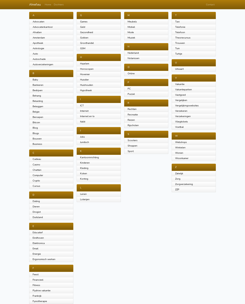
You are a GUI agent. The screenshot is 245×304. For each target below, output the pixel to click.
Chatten (37, 170)
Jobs (82, 136)
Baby (35, 79)
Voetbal (179, 127)
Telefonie (180, 27)
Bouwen (37, 138)
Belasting (38, 101)
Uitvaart (179, 69)
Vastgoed (180, 94)
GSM (82, 48)
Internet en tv (87, 116)
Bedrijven (37, 90)
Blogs (36, 133)
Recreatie (133, 114)
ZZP (177, 189)
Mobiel (131, 27)
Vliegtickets (181, 121)
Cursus (36, 186)
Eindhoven (38, 237)
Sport (131, 151)
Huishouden (86, 85)
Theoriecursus (182, 37)
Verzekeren (181, 111)
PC (129, 88)
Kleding (84, 168)
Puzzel (131, 94)
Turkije (178, 53)
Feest (35, 274)
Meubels (132, 21)
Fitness (36, 285)
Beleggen (38, 106)
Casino (36, 164)
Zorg (177, 178)
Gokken (84, 37)
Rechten (132, 109)
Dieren (36, 206)
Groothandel (87, 43)
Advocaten (38, 21)
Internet (84, 111)
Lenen (83, 194)
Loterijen (85, 199)
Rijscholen (133, 125)
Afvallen (37, 32)
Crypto (36, 180)
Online (131, 73)
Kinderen (85, 162)
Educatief (38, 232)
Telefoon (180, 32)
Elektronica (39, 243)
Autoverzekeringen (43, 64)
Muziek (131, 37)
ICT (82, 105)
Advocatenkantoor (43, 27)
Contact (210, 4)
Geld (82, 27)
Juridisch (84, 142)
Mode (131, 32)
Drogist (37, 212)
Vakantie (179, 84)
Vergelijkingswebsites (187, 105)
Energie (37, 254)
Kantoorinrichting (89, 157)
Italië (82, 121)
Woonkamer (181, 158)
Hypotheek (86, 90)
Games (84, 21)
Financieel (38, 279)
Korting (84, 178)
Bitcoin (36, 122)
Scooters (133, 140)
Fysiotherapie (40, 301)
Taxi (177, 21)
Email (35, 248)
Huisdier (84, 79)
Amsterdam (39, 37)
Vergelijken (181, 100)
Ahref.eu (35, 5)
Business (37, 144)
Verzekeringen (183, 116)
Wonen (179, 153)
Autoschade (39, 59)
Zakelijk (179, 173)
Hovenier (85, 74)
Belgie (36, 111)
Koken (83, 173)
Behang (37, 95)
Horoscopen (87, 69)
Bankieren (38, 85)
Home (48, 4)
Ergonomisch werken (44, 259)
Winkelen (180, 147)
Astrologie (38, 48)
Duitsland (38, 217)
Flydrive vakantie (41, 290)
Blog (35, 127)
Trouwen (180, 43)
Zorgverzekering (184, 184)
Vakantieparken (183, 89)
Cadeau (37, 159)
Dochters (59, 4)
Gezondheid (86, 32)
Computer (38, 175)
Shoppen (132, 145)
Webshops (181, 142)
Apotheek (38, 43)
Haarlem (84, 63)
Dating (36, 201)
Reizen (131, 120)
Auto (35, 53)
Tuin (177, 48)
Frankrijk (37, 295)
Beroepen (38, 117)
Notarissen (133, 58)
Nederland (133, 53)
